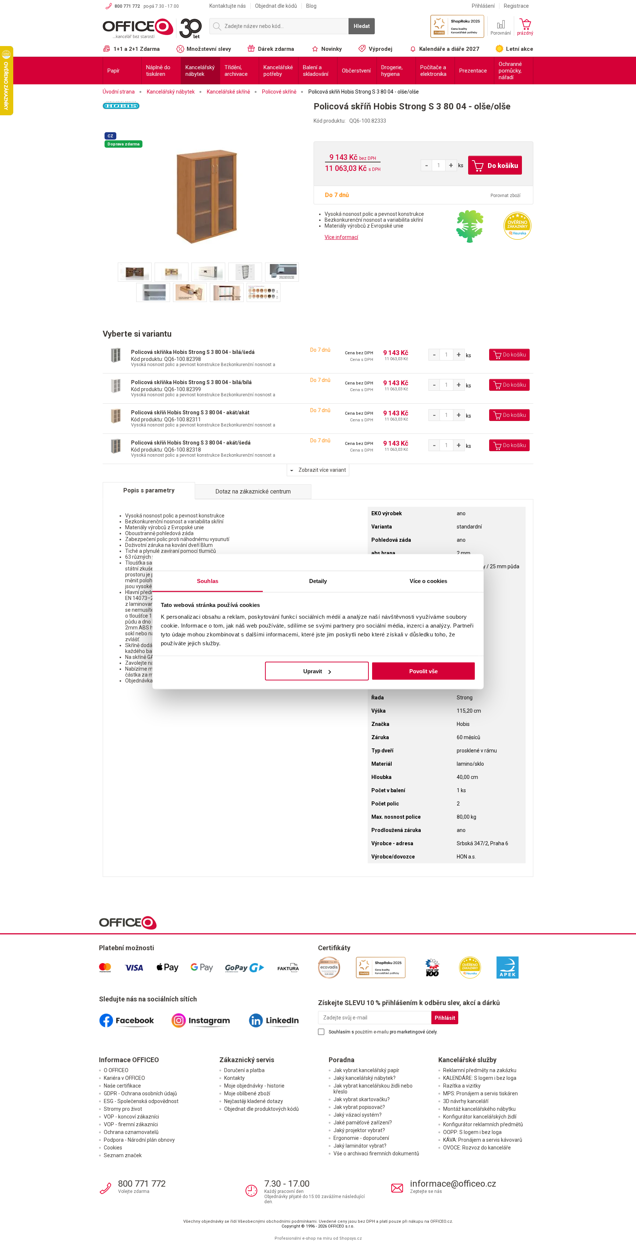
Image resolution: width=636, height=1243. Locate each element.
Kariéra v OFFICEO (124, 1078)
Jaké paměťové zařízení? (362, 1123)
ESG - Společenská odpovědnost (141, 1101)
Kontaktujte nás (227, 6)
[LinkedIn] (282, 1017)
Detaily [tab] (318, 580)
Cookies (113, 1148)
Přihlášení (483, 6)
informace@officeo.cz (453, 1184)
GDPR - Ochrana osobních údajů (140, 1093)
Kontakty (234, 1078)
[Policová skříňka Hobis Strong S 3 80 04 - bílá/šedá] (116, 355)
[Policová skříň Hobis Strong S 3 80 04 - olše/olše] (208, 196)
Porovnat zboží (505, 195)
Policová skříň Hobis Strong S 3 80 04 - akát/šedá (191, 443)
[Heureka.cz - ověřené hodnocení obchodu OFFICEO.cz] (517, 225)
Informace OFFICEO (129, 1060)
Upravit (312, 671)
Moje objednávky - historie (254, 1086)
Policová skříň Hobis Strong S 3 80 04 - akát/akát (190, 412)
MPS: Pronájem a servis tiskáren (480, 1093)
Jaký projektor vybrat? (359, 1130)
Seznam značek (123, 1155)
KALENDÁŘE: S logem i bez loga (479, 1078)
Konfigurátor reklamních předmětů (483, 1124)
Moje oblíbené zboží (247, 1093)
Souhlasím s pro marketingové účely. (383, 1032)
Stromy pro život (123, 1109)
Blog (311, 6)
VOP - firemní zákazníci (131, 1124)
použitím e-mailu (372, 1032)
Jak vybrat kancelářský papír (366, 1070)
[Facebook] (135, 1017)
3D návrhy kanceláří (465, 1101)
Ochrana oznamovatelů (131, 1132)
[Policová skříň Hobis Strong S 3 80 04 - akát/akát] (116, 416)
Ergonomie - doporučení (361, 1138)
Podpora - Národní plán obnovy (139, 1140)
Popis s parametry (148, 490)
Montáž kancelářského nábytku (479, 1109)
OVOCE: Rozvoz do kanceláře (477, 1148)
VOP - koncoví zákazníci (131, 1117)
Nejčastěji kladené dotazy (253, 1101)
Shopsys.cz (350, 1238)
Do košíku (502, 165)
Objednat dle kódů (276, 6)
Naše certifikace (122, 1086)
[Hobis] (208, 115)
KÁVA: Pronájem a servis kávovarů (482, 1140)
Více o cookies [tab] (428, 580)
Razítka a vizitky (462, 1086)
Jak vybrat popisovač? (359, 1107)
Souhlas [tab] (207, 580)
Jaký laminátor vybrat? (359, 1146)
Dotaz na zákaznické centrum (253, 491)
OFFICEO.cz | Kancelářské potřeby (152, 29)
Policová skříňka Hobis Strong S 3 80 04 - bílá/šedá (193, 352)
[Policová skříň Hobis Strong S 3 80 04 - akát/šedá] (116, 446)
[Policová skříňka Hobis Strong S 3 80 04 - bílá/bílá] (116, 385)
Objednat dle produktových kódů (261, 1109)
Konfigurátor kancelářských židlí (479, 1117)
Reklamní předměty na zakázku (479, 1070)
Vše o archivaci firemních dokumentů (376, 1153)
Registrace (516, 6)
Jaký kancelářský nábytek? (364, 1078)
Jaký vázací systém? (357, 1115)
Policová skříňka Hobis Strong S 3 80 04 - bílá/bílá (191, 382)
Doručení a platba (244, 1070)
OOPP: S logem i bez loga (472, 1132)
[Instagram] (208, 1017)
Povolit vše (423, 671)
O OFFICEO (116, 1070)
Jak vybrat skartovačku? (361, 1099)
